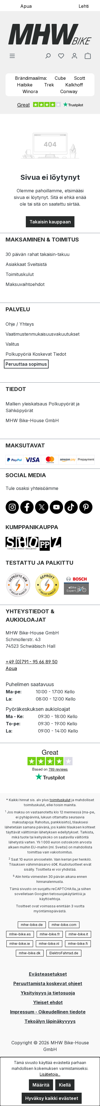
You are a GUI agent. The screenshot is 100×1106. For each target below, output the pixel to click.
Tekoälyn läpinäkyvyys (50, 1021)
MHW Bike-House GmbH (32, 420)
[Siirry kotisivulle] (50, 34)
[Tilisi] (74, 55)
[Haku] (47, 55)
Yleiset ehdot (48, 1002)
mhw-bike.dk (30, 953)
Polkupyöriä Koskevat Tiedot (36, 354)
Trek (49, 85)
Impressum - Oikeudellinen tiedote (48, 1012)
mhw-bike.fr (50, 934)
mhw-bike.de (32, 925)
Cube (60, 78)
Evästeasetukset (48, 974)
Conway (69, 91)
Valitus (12, 344)
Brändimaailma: (31, 78)
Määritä (40, 1085)
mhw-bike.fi (78, 943)
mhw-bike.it (78, 934)
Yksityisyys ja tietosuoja (48, 993)
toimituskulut (60, 800)
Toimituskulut (20, 274)
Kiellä (65, 1085)
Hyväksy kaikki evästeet (51, 1098)
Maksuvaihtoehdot (25, 284)
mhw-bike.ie (19, 943)
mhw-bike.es (20, 934)
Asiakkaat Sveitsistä (26, 264)
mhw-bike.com (64, 925)
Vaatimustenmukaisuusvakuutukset (42, 334)
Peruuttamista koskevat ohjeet (47, 983)
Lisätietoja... (50, 1074)
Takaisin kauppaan (50, 222)
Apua (26, 5)
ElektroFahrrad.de (63, 953)
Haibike (24, 85)
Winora (30, 91)
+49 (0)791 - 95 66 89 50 (32, 661)
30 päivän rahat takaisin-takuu (37, 254)
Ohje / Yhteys (20, 324)
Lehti (84, 5)
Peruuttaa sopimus (26, 364)
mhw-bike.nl (49, 943)
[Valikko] (12, 55)
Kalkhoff (74, 85)
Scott (79, 78)
